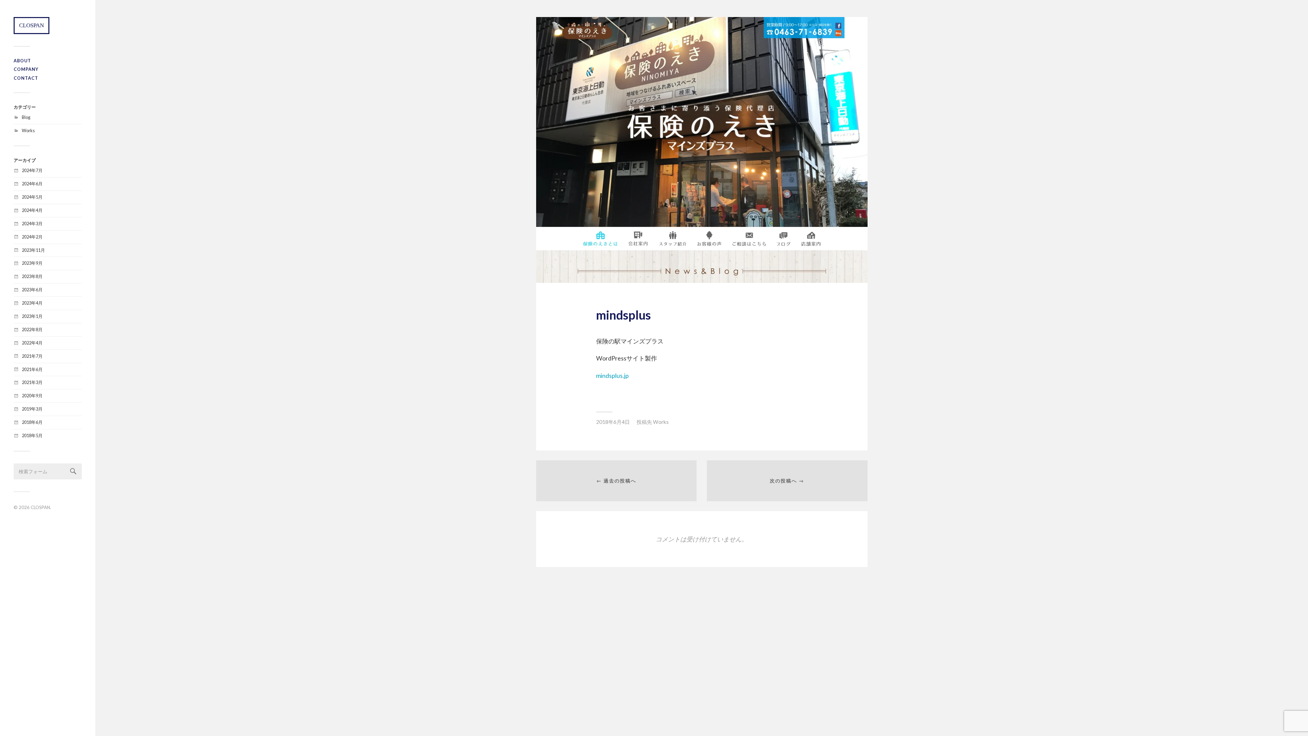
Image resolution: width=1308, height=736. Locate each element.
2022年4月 (32, 343)
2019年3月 (32, 409)
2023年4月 (32, 303)
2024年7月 (32, 170)
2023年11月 (33, 250)
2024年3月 (32, 223)
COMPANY (26, 69)
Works (28, 130)
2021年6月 (32, 369)
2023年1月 (32, 316)
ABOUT (22, 60)
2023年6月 (32, 289)
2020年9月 (32, 395)
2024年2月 (32, 237)
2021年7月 (32, 356)
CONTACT (26, 78)
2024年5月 (32, 197)
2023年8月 (32, 276)
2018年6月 (32, 422)
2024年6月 (32, 183)
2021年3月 (32, 382)
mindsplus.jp (612, 375)
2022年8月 (32, 329)
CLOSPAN (31, 25)
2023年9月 (32, 263)
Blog (26, 117)
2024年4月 (32, 210)
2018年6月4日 (613, 422)
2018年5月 (32, 435)
